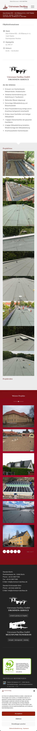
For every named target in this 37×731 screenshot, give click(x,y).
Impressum (26, 728)
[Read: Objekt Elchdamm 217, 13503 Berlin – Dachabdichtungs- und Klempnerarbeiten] (4, 683)
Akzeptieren (18, 713)
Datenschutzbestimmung (15, 728)
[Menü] (31, 6)
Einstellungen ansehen (19, 724)
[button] (34, 691)
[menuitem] (31, 6)
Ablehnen (18, 719)
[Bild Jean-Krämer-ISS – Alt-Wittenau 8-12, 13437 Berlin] (18, 163)
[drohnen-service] (18, 73)
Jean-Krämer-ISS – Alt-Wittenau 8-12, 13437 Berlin (18, 13)
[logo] (15, 6)
